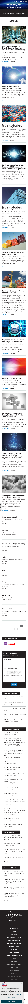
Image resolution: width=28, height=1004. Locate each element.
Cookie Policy (19, 994)
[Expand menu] (25, 2)
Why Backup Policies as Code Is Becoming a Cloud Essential (13, 340)
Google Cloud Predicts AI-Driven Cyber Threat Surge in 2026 (13, 496)
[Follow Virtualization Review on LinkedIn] (12, 1)
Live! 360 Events (14, 946)
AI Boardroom (14, 928)
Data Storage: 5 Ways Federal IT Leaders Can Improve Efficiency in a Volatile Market (14, 851)
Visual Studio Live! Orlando (10, 793)
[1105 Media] (14, 921)
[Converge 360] (14, 915)
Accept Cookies (11, 1001)
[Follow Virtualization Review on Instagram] (18, 1)
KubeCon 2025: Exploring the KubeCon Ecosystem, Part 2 (12, 126)
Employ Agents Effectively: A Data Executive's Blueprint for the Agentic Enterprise (13, 837)
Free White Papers (9, 832)
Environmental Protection (14, 943)
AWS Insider (14, 934)
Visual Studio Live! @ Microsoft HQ (13, 824)
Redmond (14, 961)
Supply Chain (6, 595)
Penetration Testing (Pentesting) (13, 544)
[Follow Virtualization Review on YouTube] (21, 1)
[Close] (21, 983)
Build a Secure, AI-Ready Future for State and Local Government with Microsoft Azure (14, 873)
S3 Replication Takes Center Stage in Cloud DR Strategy (12, 87)
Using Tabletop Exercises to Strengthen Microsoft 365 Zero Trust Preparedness (13, 415)
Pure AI (14, 958)
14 (16, 629)
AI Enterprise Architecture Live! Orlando (14, 773)
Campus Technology (14, 940)
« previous (5, 626)
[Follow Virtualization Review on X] (14, 1)
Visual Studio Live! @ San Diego (12, 733)
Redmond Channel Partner (14, 964)
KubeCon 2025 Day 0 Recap (12, 378)
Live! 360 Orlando (8, 761)
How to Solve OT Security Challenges (13, 857)
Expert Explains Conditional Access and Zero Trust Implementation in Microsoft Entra (12, 456)
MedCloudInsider (14, 952)
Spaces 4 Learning (14, 970)
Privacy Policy (14, 668)
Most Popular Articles (10, 693)
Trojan (4, 557)
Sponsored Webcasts (10, 868)
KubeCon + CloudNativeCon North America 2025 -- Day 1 (14, 292)
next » (19, 629)
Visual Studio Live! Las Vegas (11, 818)
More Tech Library (9, 861)
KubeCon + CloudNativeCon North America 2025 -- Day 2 (14, 253)
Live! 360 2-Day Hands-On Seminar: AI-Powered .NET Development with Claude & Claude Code (14, 801)
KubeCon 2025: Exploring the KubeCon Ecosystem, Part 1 (12, 208)
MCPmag (14, 949)
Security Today (14, 967)
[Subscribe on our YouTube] (8, 645)
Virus (3, 570)
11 (7, 629)
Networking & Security (20, 13)
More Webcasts (8, 901)
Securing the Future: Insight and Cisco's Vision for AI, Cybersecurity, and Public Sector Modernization (14, 894)
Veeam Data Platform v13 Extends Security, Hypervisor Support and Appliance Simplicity (13, 48)
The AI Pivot (14, 979)
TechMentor (14, 973)
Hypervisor (6, 530)
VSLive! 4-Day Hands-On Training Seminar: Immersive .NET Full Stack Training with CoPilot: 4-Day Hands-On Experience (15, 810)
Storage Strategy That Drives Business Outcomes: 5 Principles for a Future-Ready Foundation (14, 881)
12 (10, 629)
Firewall (4, 582)
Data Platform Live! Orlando (11, 787)
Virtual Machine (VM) (9, 517)
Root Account (7, 609)
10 (24, 626)
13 (13, 629)
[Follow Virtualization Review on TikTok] (16, 1)
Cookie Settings (11, 997)
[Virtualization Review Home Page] (14, 5)
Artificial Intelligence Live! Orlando (12, 767)
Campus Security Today (14, 937)
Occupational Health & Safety (14, 955)
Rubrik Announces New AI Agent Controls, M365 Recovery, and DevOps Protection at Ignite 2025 (14, 167)
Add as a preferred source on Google (14, 7)
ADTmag (14, 931)
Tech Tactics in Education (14, 976)
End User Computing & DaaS (8, 13)
